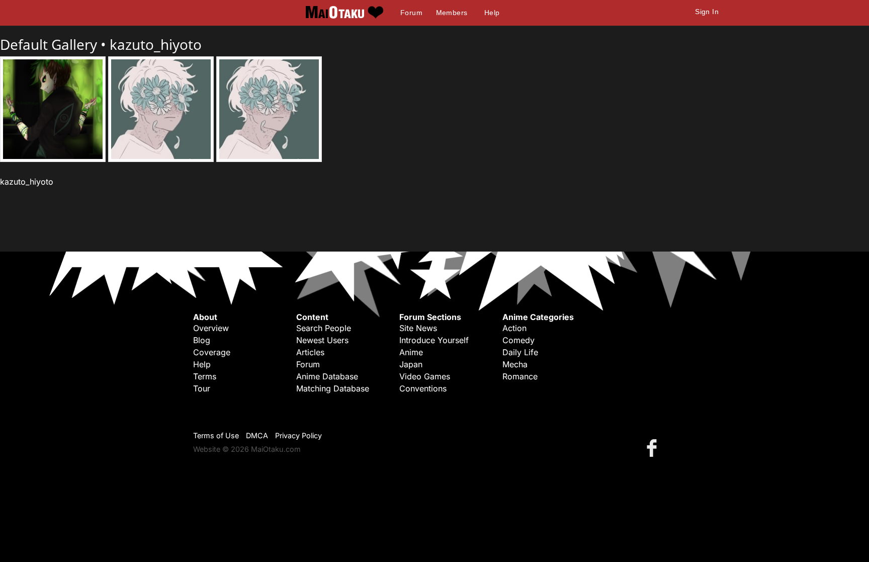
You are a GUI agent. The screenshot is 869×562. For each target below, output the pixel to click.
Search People (323, 328)
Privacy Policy (298, 435)
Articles (310, 352)
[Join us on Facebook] (654, 447)
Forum (411, 13)
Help (492, 13)
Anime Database (327, 376)
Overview (211, 328)
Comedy (518, 340)
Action (514, 328)
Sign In (707, 12)
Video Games (424, 376)
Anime (411, 352)
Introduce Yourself (434, 340)
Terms (204, 376)
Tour (201, 388)
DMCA (257, 435)
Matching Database (332, 388)
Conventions (423, 388)
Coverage (211, 352)
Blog (201, 340)
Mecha (515, 364)
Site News (418, 328)
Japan (410, 364)
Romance (520, 376)
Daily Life (520, 352)
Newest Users (322, 340)
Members (452, 13)
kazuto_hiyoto (156, 44)
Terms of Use (216, 435)
